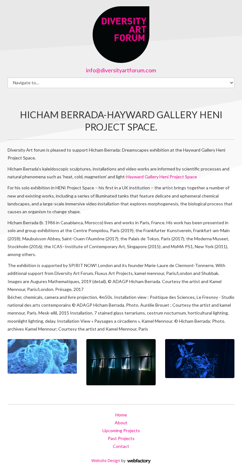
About (121, 422)
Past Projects (121, 438)
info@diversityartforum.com (121, 70)
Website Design (105, 460)
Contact (121, 446)
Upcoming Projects (121, 430)
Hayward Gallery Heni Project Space (161, 176)
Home (121, 414)
